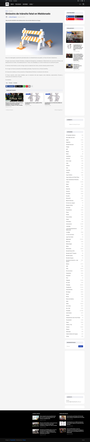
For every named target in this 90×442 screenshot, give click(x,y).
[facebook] (78, 1)
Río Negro (74, 291)
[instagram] (79, 19)
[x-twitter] (80, 1)
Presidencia (74, 287)
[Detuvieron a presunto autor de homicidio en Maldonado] (69, 66)
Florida (74, 214)
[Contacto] (79, 22)
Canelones (74, 156)
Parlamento (74, 273)
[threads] (84, 1)
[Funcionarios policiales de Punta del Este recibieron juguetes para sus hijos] (62, 418)
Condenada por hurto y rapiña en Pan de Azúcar (33, 103)
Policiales (10, 0)
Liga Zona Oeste (74, 236)
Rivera (74, 294)
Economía (74, 193)
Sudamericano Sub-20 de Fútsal (74, 317)
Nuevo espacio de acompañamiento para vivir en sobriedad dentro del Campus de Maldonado (48, 417)
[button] (80, 4)
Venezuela (74, 331)
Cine (74, 167)
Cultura (74, 181)
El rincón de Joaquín (74, 202)
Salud (74, 303)
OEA (74, 266)
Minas (74, 246)
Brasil (74, 153)
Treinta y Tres (74, 324)
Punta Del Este (74, 289)
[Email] (29, 86)
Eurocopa (74, 207)
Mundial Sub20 (74, 255)
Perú (74, 277)
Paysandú (74, 275)
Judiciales (74, 226)
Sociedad (15, 0)
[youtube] (82, 1)
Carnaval (74, 158)
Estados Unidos (74, 205)
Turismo (74, 326)
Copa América (74, 174)
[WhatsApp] (24, 86)
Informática (74, 221)
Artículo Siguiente (58, 109)
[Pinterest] (27, 86)
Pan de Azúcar (74, 270)
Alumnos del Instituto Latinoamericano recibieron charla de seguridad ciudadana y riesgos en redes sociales (14, 104)
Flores (74, 212)
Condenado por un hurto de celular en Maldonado (53, 103)
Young (74, 336)
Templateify (12, 440)
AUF (74, 149)
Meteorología (74, 243)
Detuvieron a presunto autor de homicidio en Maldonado (77, 66)
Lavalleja (74, 232)
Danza (74, 186)
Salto (74, 301)
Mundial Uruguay (74, 257)
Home (83, 440)
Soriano (74, 315)
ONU (74, 268)
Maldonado (74, 239)
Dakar (74, 184)
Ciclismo (74, 165)
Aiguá (74, 139)
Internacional (74, 223)
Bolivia (74, 151)
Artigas (74, 146)
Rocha (74, 296)
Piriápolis (74, 280)
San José (74, 308)
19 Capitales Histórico (74, 135)
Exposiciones (74, 209)
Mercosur (74, 241)
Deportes (74, 188)
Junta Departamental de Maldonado (74, 229)
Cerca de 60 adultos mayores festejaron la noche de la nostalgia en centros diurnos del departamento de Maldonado (78, 57)
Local (31, 4)
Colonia (74, 172)
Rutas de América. (74, 298)
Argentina (74, 142)
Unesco (74, 329)
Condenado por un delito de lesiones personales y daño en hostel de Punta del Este (78, 47)
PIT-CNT (74, 282)
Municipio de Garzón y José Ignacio (74, 261)
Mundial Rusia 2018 (74, 250)
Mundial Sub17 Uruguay (74, 253)
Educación (74, 198)
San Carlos (74, 305)
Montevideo (74, 248)
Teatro (74, 322)
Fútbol (74, 219)
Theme (24, 440)
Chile (74, 163)
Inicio (6, 0)
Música (74, 263)
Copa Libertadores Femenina (74, 179)
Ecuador (74, 195)
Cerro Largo (74, 160)
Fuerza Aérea (74, 216)
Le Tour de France (74, 234)
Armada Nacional (74, 144)
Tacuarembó (74, 319)
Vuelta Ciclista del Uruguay (74, 333)
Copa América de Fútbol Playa (74, 177)
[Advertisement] (74, 94)
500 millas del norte (74, 137)
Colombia (74, 170)
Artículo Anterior (9, 109)
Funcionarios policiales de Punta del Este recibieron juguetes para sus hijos (75, 417)
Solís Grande (74, 312)
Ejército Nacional (74, 200)
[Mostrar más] (32, 86)
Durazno (74, 191)
